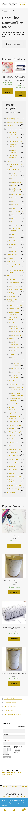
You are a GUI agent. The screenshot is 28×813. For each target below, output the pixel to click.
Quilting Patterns (14, 293)
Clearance (10, 125)
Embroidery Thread (15, 449)
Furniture (12, 439)
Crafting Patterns (14, 282)
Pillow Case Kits (16, 248)
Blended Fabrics (16, 182)
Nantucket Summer (10, 703)
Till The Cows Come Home (12, 714)
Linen (13, 208)
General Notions (12, 255)
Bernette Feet (15, 332)
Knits (13, 201)
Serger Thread (13, 456)
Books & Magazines (13, 119)
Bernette (11, 323)
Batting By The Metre (15, 305)
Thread (9, 446)
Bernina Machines (16, 351)
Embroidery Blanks (15, 138)
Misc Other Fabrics (17, 211)
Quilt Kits (14, 251)
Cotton (13, 185)
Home (5, 11)
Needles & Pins (13, 428)
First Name (6, 734)
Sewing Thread (13, 459)
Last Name (6, 740)
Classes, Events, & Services (15, 122)
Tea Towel (14, 225)
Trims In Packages (14, 489)
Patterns (9, 276)
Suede (13, 222)
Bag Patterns (13, 279)
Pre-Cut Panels (13, 241)
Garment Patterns (14, 286)
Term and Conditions (8, 772)
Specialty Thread (14, 463)
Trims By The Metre (15, 485)
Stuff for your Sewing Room (15, 432)
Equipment (12, 435)
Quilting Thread (14, 452)
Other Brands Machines (16, 404)
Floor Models (13, 381)
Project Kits (12, 244)
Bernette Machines (17, 335)
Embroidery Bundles (15, 141)
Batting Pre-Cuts (14, 308)
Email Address (7, 728)
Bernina (11, 338)
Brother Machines (16, 372)
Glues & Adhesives (14, 422)
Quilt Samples (11, 296)
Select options (7, 91)
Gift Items (10, 258)
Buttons (11, 473)
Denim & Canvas (16, 194)
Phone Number (6, 746)
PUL (12, 215)
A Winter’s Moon (9, 710)
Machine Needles (12, 261)
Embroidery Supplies (13, 129)
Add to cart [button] (20, 94)
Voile (12, 234)
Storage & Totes (14, 442)
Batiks (13, 179)
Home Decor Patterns (15, 289)
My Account (4, 810)
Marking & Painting (15, 425)
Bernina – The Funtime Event (13, 699)
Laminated (14, 205)
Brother (11, 354)
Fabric (9, 161)
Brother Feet (15, 368)
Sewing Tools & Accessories (15, 413)
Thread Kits (12, 466)
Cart (22, 808)
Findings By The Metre (16, 476)
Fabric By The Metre (15, 170)
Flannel (13, 198)
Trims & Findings (12, 469)
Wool (12, 237)
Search (14, 810)
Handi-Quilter (13, 384)
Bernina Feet (15, 347)
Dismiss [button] (4, 805)
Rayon (13, 218)
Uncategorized (11, 492)
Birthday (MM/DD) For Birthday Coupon (19, 747)
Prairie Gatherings (10, 706)
